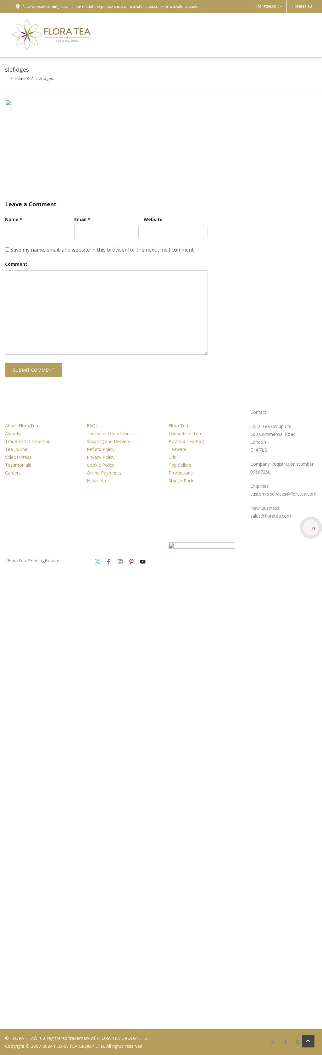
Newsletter (98, 481)
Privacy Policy (100, 457)
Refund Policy (100, 449)
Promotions (181, 473)
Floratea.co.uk (268, 6)
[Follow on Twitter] (97, 562)
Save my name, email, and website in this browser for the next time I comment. (102, 249)
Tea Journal (16, 449)
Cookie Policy (100, 465)
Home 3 (22, 78)
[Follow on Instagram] (120, 562)
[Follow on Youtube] (143, 562)
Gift (172, 457)
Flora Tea (178, 426)
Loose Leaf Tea (185, 433)
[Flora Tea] (52, 35)
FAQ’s (92, 426)
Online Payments (104, 473)
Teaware (177, 449)
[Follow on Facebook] (109, 562)
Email (82, 219)
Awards (12, 433)
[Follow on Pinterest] (131, 562)
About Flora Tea (21, 426)
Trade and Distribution (28, 441)
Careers (13, 473)
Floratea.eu (302, 6)
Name (13, 219)
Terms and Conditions (109, 433)
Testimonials (18, 465)
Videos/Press (18, 457)
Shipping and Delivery (108, 441)
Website (153, 219)
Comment (16, 264)
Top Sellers (180, 465)
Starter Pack (181, 481)
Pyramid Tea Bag (186, 441)
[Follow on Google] (298, 1042)
